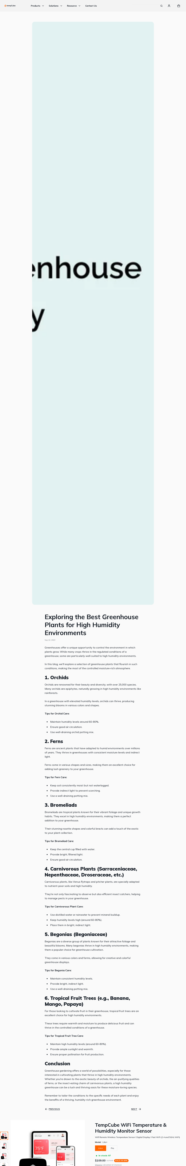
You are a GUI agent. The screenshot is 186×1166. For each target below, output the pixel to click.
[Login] (169, 6)
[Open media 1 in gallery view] (4, 1136)
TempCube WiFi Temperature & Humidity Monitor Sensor (130, 1128)
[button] (161, 6)
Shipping (98, 1165)
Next (134, 1109)
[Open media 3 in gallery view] (4, 1156)
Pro (112, 1148)
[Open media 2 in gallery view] (4, 1146)
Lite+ (100, 1148)
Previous (54, 1109)
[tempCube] (10, 6)
